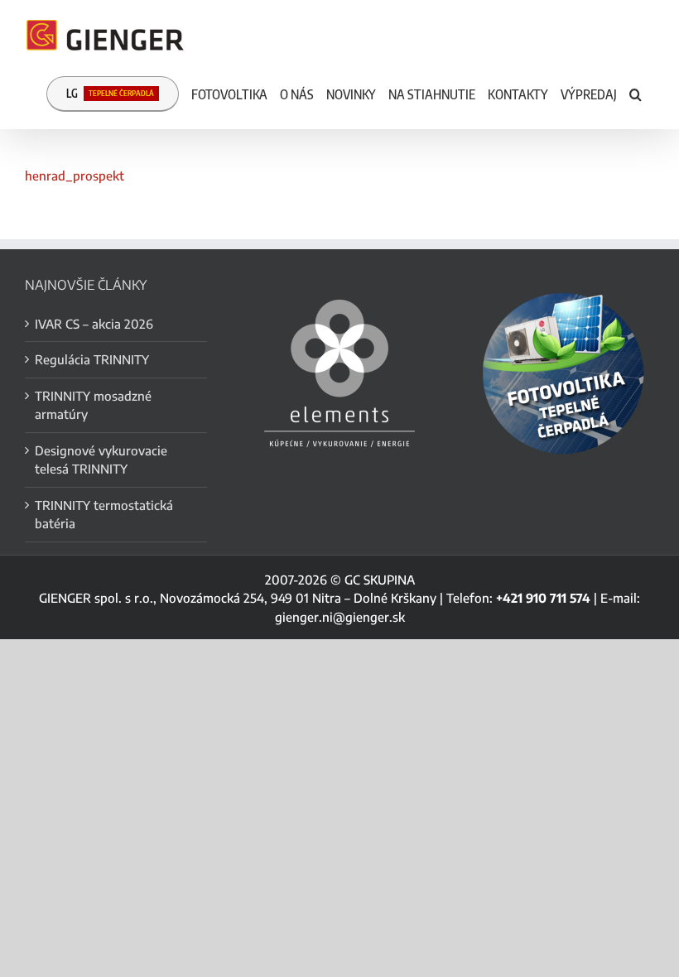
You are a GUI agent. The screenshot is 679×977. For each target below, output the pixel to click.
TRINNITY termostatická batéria (104, 515)
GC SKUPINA (379, 579)
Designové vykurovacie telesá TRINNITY (101, 460)
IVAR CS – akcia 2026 (94, 323)
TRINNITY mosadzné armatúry (93, 405)
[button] (635, 92)
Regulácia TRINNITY (92, 359)
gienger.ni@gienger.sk (340, 616)
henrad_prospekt (74, 175)
